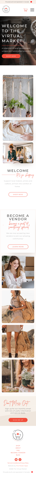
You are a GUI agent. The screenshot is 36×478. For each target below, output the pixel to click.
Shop (18, 446)
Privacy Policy (24, 463)
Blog (18, 455)
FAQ (18, 450)
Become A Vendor (18, 453)
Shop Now (11, 56)
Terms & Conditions (13, 463)
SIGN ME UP (18, 420)
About (18, 448)
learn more (18, 247)
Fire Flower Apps (22, 465)
